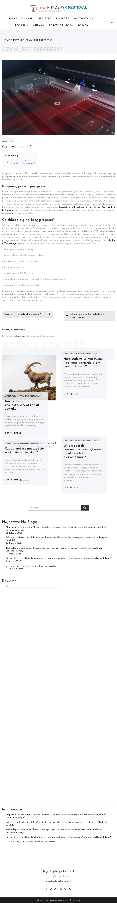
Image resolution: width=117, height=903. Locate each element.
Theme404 (75, 900)
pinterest (70, 888)
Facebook (47, 888)
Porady (83, 25)
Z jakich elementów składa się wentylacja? (87, 315)
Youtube (61, 888)
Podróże (62, 19)
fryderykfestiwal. (88, 354)
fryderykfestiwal (29, 396)
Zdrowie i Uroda (61, 25)
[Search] (112, 22)
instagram (65, 888)
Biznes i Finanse (21, 19)
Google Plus (56, 888)
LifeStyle (44, 19)
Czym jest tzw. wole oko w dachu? (22, 314)
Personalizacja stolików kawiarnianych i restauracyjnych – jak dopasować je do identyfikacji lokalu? (58, 558)
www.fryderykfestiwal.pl (58, 881)
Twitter (51, 888)
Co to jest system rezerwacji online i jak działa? (31, 566)
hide (20, 156)
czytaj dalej (13, 433)
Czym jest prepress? (17, 146)
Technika (21, 25)
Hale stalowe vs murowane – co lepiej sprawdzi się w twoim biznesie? (83, 362)
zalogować (19, 336)
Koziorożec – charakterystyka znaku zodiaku (22, 405)
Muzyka (38, 25)
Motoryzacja (83, 19)
